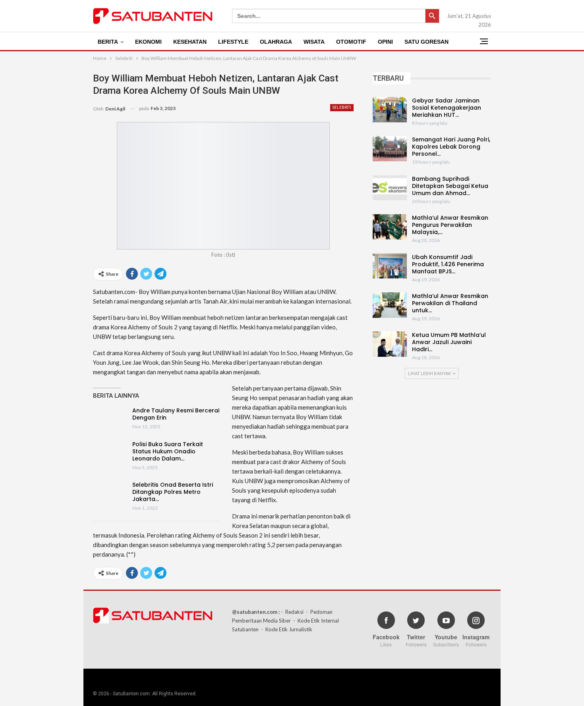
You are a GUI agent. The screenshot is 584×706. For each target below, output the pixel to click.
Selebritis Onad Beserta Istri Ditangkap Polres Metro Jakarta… (172, 492)
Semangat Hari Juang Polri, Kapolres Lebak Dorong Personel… (451, 146)
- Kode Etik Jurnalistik (286, 629)
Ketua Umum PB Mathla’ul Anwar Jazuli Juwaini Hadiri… (449, 342)
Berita (108, 42)
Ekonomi (148, 42)
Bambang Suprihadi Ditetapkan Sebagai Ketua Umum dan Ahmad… (450, 186)
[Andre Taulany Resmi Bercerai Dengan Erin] (110, 419)
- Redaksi (292, 612)
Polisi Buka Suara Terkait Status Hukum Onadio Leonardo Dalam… (167, 451)
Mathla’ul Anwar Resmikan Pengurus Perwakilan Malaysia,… (450, 225)
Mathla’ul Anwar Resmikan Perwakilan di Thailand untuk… (450, 303)
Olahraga (276, 42)
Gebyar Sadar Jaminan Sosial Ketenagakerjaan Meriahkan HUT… (446, 108)
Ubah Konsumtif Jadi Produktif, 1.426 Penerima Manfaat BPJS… (448, 264)
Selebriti (342, 107)
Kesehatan (190, 42)
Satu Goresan (426, 42)
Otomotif (351, 42)
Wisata (314, 42)
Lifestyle (233, 42)
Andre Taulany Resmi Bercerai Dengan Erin (175, 414)
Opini (385, 42)
